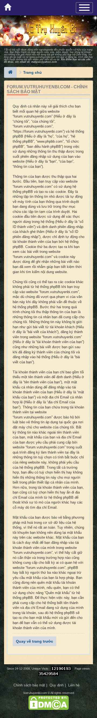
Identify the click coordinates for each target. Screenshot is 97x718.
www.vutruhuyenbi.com (42, 57)
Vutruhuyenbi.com (35, 692)
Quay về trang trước (34, 641)
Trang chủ (32, 72)
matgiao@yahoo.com (44, 62)
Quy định (57, 685)
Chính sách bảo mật (29, 685)
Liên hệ (73, 685)
